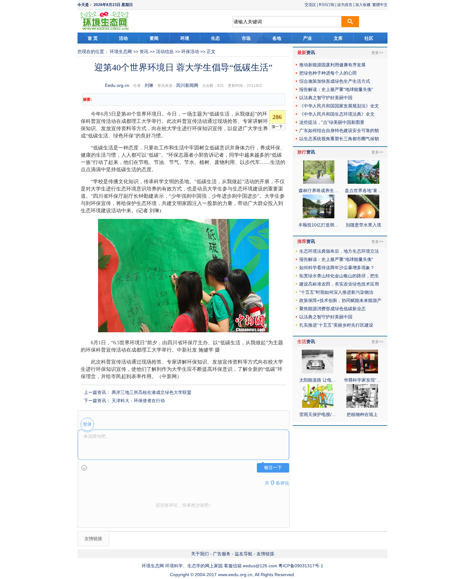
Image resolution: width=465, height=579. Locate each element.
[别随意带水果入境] (363, 216)
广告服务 (222, 553)
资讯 (144, 51)
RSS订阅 (326, 5)
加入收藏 (362, 5)
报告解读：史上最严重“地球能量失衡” (336, 89)
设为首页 (344, 5)
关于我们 (200, 553)
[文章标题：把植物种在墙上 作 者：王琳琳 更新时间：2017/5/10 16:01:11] (362, 406)
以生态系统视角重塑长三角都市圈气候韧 (339, 138)
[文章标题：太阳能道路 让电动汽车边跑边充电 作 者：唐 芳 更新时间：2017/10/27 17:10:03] (317, 371)
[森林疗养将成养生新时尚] (318, 182)
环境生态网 (121, 51)
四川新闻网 (187, 85)
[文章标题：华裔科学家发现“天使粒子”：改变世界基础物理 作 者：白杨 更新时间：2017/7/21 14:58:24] (362, 371)
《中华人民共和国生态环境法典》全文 (337, 114)
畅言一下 (273, 467)
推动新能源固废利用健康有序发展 (332, 64)
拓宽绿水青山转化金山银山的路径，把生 (339, 275)
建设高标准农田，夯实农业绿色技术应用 (339, 283)
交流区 (310, 5)
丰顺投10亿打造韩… (318, 224)
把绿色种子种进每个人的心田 (328, 72)
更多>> (377, 53)
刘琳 (149, 85)
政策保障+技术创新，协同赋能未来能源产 (340, 300)
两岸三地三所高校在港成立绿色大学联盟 (151, 392)
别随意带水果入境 (363, 224)
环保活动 (190, 51)
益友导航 (243, 553)
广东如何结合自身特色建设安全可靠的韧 (339, 130)
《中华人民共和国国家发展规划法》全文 (339, 105)
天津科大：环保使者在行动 (138, 400)
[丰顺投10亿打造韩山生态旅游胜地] (318, 216)
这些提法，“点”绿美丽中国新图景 (331, 122)
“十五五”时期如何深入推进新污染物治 (336, 292)
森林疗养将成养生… (318, 190)
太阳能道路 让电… (317, 380)
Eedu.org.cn (117, 85)
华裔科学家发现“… (362, 380)
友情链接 (265, 553)
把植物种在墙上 (362, 414)
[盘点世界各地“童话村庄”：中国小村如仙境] (363, 182)
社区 (368, 38)
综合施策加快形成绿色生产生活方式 (334, 81)
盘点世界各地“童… (363, 190)
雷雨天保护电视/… (317, 414)
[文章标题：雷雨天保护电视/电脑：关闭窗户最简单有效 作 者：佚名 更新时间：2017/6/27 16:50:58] (317, 406)
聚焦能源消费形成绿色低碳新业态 (332, 308)
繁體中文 (380, 5)
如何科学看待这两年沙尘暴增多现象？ (337, 267)
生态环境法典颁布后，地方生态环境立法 (339, 251)
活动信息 (165, 51)
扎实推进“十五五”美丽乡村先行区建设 (336, 325)
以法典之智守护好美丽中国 (325, 97)
